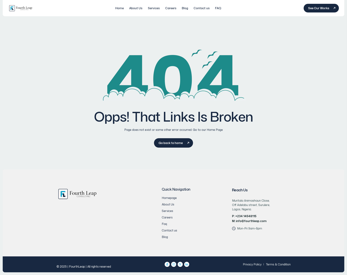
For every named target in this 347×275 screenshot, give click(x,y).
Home (119, 8)
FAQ (218, 8)
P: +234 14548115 (244, 216)
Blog (185, 8)
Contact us (202, 8)
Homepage (169, 198)
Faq (164, 224)
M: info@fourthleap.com (249, 221)
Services (154, 8)
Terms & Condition (278, 264)
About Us (135, 8)
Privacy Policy (252, 264)
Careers (170, 8)
